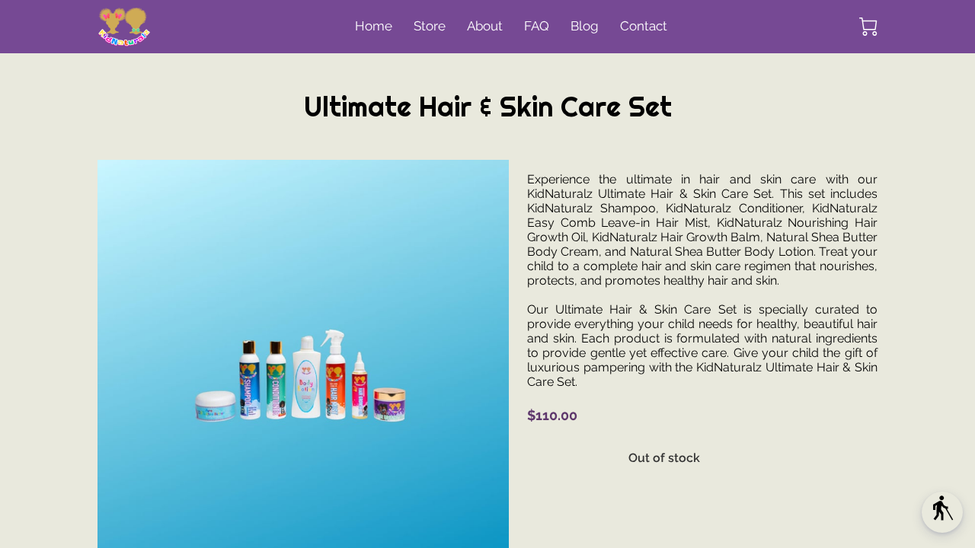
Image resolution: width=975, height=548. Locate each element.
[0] (868, 27)
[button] (942, 512)
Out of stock (664, 458)
